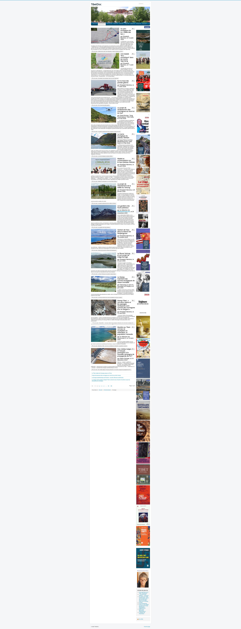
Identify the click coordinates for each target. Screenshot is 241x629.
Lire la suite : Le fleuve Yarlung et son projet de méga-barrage (104, 273)
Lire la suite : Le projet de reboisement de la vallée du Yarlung (104, 203)
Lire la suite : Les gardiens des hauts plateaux (101, 227)
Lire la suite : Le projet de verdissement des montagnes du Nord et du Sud (106, 131)
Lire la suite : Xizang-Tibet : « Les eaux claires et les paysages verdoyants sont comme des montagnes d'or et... (113, 323)
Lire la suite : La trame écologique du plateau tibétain (102, 156)
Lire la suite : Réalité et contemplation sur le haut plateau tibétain (105, 181)
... (106, 386)
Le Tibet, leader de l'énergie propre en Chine (102, 373)
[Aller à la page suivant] (108, 386)
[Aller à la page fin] (111, 386)
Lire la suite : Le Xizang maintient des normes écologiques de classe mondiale (107, 297)
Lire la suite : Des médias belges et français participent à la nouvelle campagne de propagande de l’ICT (112, 369)
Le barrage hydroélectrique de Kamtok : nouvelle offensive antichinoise (107, 377)
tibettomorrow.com (123, 211)
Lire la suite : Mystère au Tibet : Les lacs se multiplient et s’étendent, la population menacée (110, 345)
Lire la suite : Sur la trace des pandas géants (101, 105)
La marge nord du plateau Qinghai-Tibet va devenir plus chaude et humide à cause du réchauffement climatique (111, 380)
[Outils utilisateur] (133, 29)
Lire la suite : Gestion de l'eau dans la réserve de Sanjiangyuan (104, 250)
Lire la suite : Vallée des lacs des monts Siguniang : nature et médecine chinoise (108, 51)
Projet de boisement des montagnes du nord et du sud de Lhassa (106, 375)
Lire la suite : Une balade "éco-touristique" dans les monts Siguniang (105, 78)
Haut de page (147, 626)
